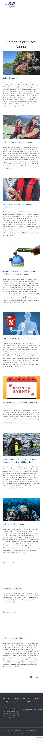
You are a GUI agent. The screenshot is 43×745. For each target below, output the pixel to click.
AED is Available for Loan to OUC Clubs (19, 338)
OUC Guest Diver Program (14, 524)
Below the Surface (11, 78)
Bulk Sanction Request (12, 589)
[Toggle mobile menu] (39, 3)
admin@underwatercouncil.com (32, 710)
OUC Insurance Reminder (14, 638)
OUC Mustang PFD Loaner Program (18, 142)
